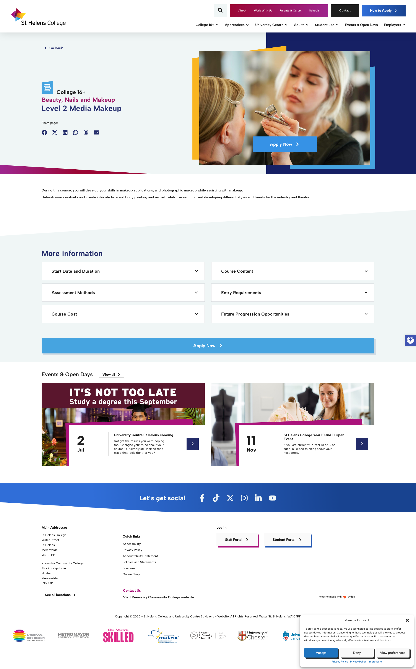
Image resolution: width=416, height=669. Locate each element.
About (242, 10)
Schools (314, 10)
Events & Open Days (361, 25)
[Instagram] (244, 498)
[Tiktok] (216, 498)
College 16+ (205, 25)
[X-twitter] (230, 498)
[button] (407, 620)
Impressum (375, 661)
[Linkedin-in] (258, 498)
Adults (299, 25)
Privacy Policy (340, 661)
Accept (321, 653)
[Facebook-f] (202, 498)
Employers (392, 25)
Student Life (324, 25)
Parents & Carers (291, 10)
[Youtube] (272, 498)
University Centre (269, 25)
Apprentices (235, 25)
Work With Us (263, 10)
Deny (357, 653)
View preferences (392, 653)
